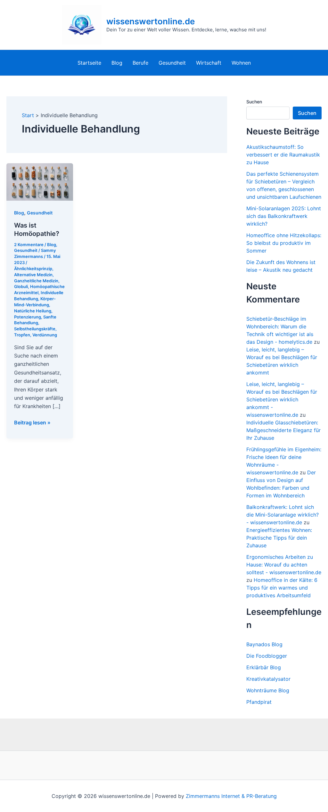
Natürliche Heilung (32, 310)
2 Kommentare (29, 244)
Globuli (21, 286)
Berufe (140, 63)
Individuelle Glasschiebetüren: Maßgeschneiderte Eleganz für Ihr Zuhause (283, 430)
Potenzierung (27, 316)
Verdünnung (44, 334)
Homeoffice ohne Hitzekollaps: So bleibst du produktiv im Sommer (283, 243)
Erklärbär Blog (263, 667)
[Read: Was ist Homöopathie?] (39, 181)
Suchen (254, 101)
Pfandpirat (259, 702)
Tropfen (22, 334)
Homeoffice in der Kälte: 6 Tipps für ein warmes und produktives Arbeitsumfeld (281, 588)
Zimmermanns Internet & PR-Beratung (231, 796)
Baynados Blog (264, 644)
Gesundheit (172, 63)
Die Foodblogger (266, 656)
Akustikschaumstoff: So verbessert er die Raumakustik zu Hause (283, 154)
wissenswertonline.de (150, 21)
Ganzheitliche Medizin (36, 280)
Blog (116, 63)
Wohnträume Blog (267, 690)
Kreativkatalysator (268, 679)
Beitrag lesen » (32, 423)
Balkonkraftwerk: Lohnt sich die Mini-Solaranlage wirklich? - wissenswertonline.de (282, 515)
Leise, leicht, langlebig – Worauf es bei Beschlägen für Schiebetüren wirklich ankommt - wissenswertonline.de (281, 399)
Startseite (89, 63)
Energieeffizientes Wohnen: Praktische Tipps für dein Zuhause (279, 538)
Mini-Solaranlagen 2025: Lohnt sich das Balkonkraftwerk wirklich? (283, 216)
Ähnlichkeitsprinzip (33, 268)
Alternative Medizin (33, 274)
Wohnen (241, 63)
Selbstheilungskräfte (34, 328)
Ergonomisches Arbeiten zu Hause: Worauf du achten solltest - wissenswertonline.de (283, 564)
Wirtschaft (208, 63)
